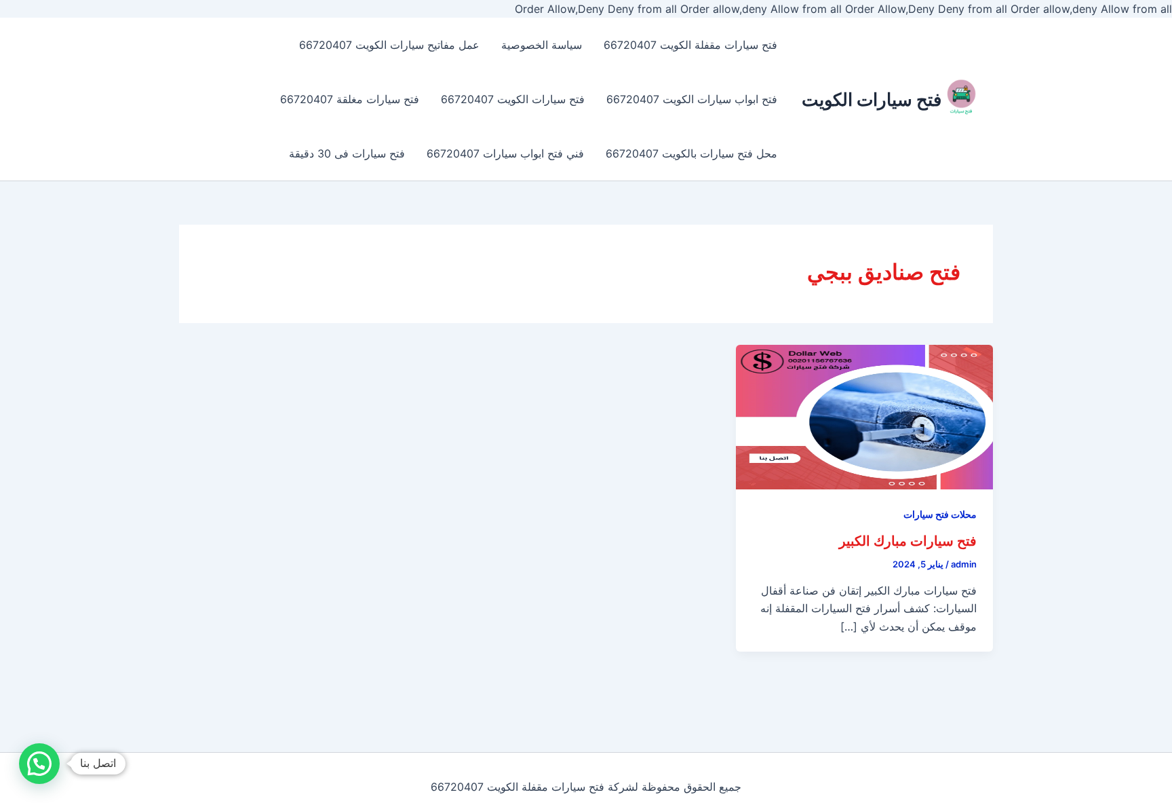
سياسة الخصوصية (541, 45)
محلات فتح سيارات (940, 514)
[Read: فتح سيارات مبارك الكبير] (864, 416)
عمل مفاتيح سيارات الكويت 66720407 (389, 45)
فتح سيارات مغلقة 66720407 (349, 99)
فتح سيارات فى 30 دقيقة (347, 153)
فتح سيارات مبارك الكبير (908, 541)
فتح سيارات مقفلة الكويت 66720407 (690, 45)
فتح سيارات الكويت (871, 99)
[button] (39, 763)
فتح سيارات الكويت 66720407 (513, 99)
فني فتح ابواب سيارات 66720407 (505, 153)
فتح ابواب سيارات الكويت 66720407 (691, 99)
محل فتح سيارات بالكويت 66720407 (691, 153)
